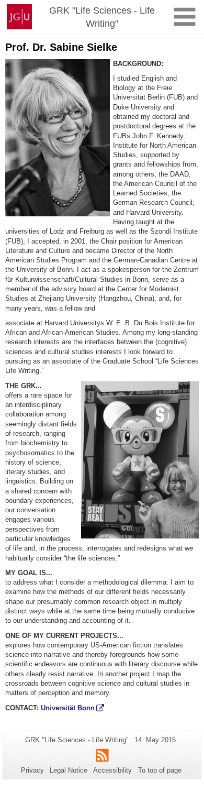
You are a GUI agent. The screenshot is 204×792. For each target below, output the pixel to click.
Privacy (32, 770)
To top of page (160, 770)
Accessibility (112, 770)
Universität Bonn (68, 708)
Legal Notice (68, 770)
